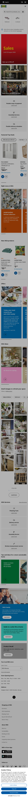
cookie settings (13, 785)
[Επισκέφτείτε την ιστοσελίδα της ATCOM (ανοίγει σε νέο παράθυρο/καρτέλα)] (14, 795)
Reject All (14, 789)
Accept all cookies (14, 792)
